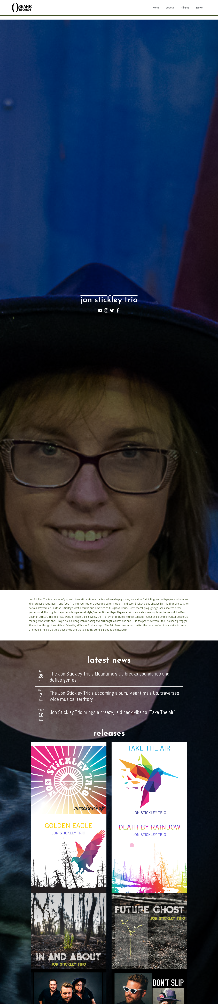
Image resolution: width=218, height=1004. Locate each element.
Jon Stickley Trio (109, 300)
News (199, 7)
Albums (185, 7)
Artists (170, 7)
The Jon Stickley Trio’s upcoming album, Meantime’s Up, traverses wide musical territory (114, 696)
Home (155, 7)
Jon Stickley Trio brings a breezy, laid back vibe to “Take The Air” (112, 712)
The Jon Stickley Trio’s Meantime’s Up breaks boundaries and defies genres (109, 677)
